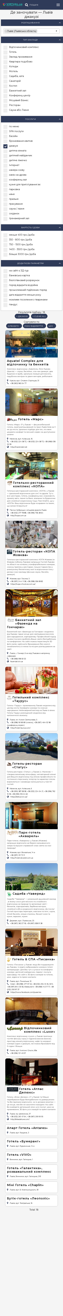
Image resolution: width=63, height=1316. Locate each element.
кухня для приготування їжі (24, 184)
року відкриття (34, 326)
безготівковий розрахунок (24, 280)
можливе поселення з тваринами (28, 299)
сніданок (14, 213)
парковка (14, 189)
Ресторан (14, 105)
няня (12, 194)
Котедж (13, 66)
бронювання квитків (21, 140)
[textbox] (39, 31)
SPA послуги (16, 131)
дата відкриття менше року (25, 294)
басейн (13, 136)
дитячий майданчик (20, 155)
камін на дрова (17, 174)
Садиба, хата (16, 76)
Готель (12, 51)
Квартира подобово (20, 61)
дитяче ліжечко (18, 160)
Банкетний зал (17, 90)
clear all (39, 316)
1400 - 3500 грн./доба (21, 249)
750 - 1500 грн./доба (21, 244)
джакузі (13, 145)
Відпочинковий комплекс (24, 47)
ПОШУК (34, 5)
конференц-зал (18, 179)
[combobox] (31, 31)
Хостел (13, 85)
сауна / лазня (16, 208)
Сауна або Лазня (19, 110)
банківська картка (19, 275)
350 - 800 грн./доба (20, 239)
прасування (16, 203)
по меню (14, 126)
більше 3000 (22, 254)
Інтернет (14, 165)
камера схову (17, 170)
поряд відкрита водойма (23, 285)
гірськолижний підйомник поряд (28, 289)
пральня (13, 199)
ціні (51, 326)
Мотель (13, 71)
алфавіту (13, 326)
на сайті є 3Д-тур (19, 270)
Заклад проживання (20, 56)
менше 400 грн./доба (21, 234)
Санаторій (15, 80)
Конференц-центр (19, 95)
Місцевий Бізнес (18, 100)
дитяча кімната (17, 150)
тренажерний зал (19, 218)
